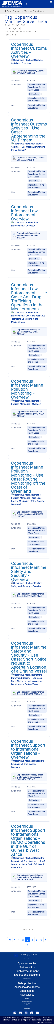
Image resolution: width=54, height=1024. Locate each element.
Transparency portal (27, 978)
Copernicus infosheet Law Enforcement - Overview (24, 212)
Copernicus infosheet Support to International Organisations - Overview (28, 749)
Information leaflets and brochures (36, 99)
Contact (27, 998)
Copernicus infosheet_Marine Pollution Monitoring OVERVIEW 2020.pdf (30, 413)
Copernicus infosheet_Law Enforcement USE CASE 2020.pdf (28, 331)
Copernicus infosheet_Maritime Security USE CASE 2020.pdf (30, 693)
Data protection (27, 983)
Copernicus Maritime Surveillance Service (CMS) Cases (36, 87)
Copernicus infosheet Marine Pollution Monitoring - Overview (27, 389)
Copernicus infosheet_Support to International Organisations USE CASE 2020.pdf (30, 877)
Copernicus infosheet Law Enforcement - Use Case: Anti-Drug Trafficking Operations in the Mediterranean (29, 296)
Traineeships (27, 967)
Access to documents (27, 987)
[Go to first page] (9, 939)
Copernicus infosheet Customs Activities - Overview (29, 50)
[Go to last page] (27, 944)
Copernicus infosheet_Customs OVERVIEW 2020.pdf (31, 72)
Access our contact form (27, 1008)
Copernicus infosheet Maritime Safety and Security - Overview (28, 571)
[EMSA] (12, 4)
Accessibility (27, 994)
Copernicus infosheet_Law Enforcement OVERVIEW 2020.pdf (28, 235)
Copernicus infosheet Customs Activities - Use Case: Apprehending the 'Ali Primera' (29, 130)
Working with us (27, 959)
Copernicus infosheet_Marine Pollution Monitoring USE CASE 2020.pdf (30, 514)
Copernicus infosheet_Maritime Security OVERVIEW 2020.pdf (30, 595)
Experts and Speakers (27, 974)
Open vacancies (27, 963)
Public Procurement (27, 971)
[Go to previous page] (14, 939)
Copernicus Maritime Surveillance (36, 106)
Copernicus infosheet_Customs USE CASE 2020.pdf (31, 158)
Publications (34, 94)
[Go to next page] (45, 939)
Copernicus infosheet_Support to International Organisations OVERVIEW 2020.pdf (30, 777)
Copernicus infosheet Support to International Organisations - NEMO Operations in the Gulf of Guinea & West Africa (28, 840)
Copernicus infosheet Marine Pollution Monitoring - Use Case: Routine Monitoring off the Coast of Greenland (28, 477)
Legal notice (27, 990)
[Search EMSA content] (26, 4)
